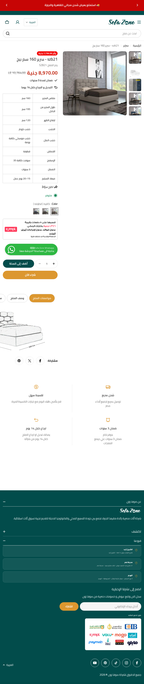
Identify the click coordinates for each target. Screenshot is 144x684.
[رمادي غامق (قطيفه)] (45, 211)
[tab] (42, 298)
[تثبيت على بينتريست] (19, 361)
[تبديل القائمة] (139, 22)
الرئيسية (137, 46)
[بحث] (8, 33)
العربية (9, 665)
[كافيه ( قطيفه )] (54, 211)
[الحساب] (17, 22)
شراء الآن (30, 274)
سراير (126, 46)
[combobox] (72, 33)
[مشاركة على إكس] (29, 361)
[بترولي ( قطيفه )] (36, 211)
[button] (137, 5)
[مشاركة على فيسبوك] (40, 361)
